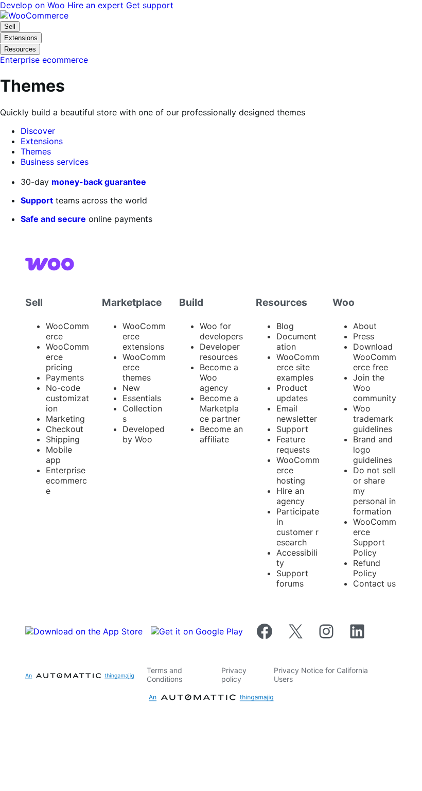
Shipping (63, 439)
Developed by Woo (143, 434)
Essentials (141, 398)
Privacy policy (234, 674)
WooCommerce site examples (298, 367)
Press (363, 336)
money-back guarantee (98, 182)
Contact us (374, 583)
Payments (65, 377)
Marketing (65, 419)
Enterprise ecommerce (66, 480)
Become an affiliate (221, 434)
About (365, 326)
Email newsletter (296, 413)
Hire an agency (290, 496)
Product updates (292, 393)
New (131, 388)
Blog (285, 326)
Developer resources (220, 351)
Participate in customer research (297, 526)
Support (37, 200)
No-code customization (67, 398)
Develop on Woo (33, 5)
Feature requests (293, 444)
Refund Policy (366, 568)
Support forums (292, 578)
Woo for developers (221, 331)
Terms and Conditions (164, 674)
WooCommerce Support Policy (374, 537)
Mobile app (59, 454)
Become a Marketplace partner (220, 408)
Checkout (64, 429)
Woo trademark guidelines (373, 418)
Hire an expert (96, 5)
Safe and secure (53, 219)
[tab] (38, 131)
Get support (149, 5)
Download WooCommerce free (374, 356)
